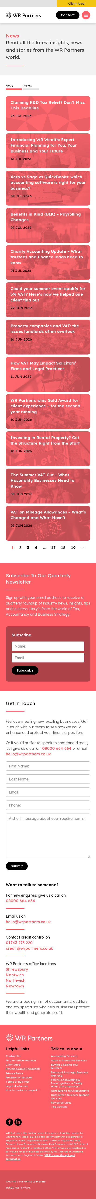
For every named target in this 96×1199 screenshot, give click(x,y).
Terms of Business (18, 1081)
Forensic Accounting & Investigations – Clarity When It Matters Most (66, 1083)
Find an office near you (21, 1060)
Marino (41, 1181)
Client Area (76, 3)
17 (53, 547)
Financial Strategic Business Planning (69, 1074)
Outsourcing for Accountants (70, 1090)
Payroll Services (61, 1102)
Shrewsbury (17, 969)
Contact (68, 15)
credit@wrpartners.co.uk (29, 948)
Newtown (15, 986)
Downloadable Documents (23, 1069)
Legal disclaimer (17, 1086)
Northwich (15, 980)
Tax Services (59, 1106)
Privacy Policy (14, 1073)
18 (63, 547)
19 (73, 547)
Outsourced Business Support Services (70, 1096)
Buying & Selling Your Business (64, 1066)
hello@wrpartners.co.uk (28, 921)
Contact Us (13, 1056)
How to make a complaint (23, 1090)
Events (27, 86)
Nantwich (15, 975)
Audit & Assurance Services (69, 1060)
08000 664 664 (57, 748)
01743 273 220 (19, 942)
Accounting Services (64, 1056)
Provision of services (19, 1077)
